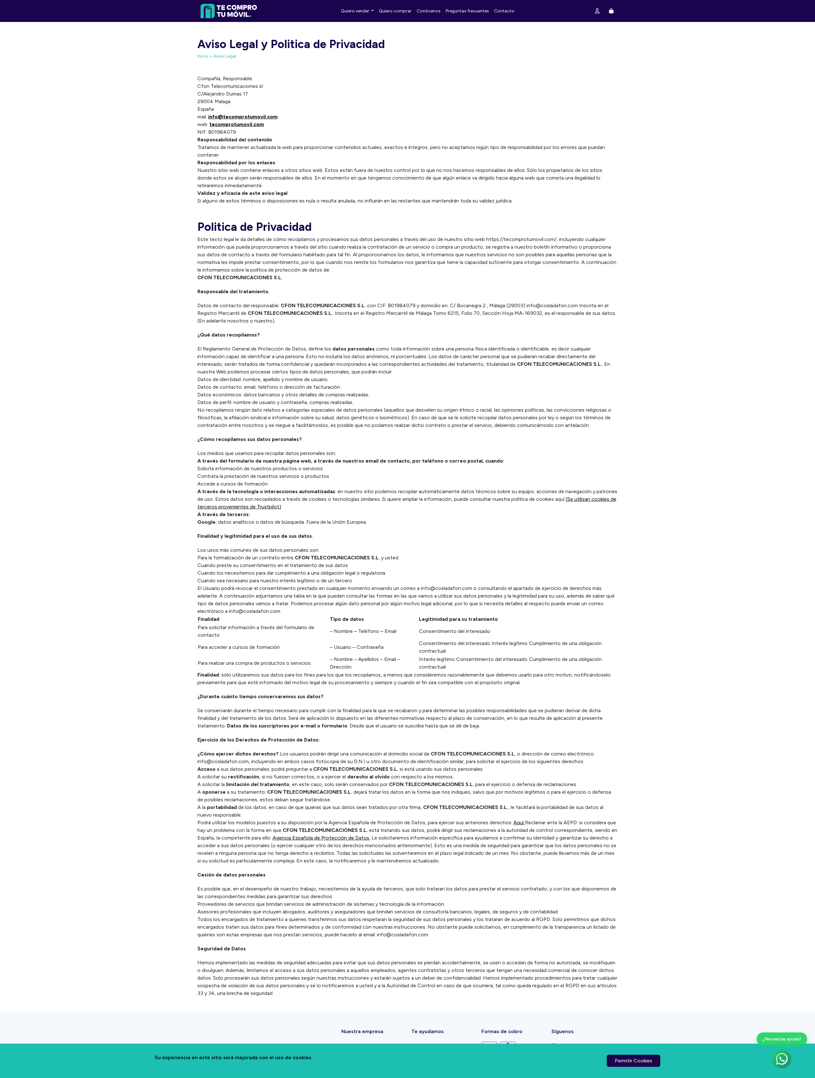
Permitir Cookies (633, 1061)
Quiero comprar (395, 11)
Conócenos (429, 11)
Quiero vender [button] (355, 11)
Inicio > (204, 56)
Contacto (504, 11)
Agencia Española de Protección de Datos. (321, 838)
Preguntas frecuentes (467, 11)
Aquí (519, 822)
